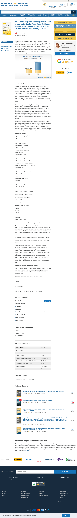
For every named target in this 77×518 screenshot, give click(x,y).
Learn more (39, 515)
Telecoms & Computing (60, 15)
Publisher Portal (64, 493)
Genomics (31, 379)
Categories (23, 491)
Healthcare (4, 15)
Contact (42, 491)
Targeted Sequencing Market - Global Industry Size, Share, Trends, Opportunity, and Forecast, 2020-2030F (43, 409)
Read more (26, 450)
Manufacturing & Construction (31, 15)
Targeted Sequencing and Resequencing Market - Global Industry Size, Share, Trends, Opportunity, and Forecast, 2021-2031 (44, 429)
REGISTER (65, 471)
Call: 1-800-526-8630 (65, 50)
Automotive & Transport (52, 15)
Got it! (66, 515)
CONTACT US (57, 0)
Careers (3, 493)
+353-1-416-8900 (62, 5)
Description (4, 41)
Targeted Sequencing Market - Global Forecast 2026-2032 (37, 400)
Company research (25, 493)
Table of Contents (5, 44)
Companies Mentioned (6, 46)
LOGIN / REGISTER (72, 0)
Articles (62, 497)
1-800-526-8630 (52, 6)
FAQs (41, 493)
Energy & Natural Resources (42, 15)
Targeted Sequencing (21, 379)
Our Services (74, 15)
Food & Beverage (67, 15)
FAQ (64, 0)
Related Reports (5, 50)
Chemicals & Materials (22, 15)
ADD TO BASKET (65, 34)
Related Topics (4, 48)
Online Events (63, 495)
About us (4, 491)
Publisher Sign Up (64, 491)
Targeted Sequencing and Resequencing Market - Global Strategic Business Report (43, 391)
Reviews (3, 495)
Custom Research (25, 495)
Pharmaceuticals (13, 15)
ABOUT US (50, 0)
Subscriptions (24, 497)
